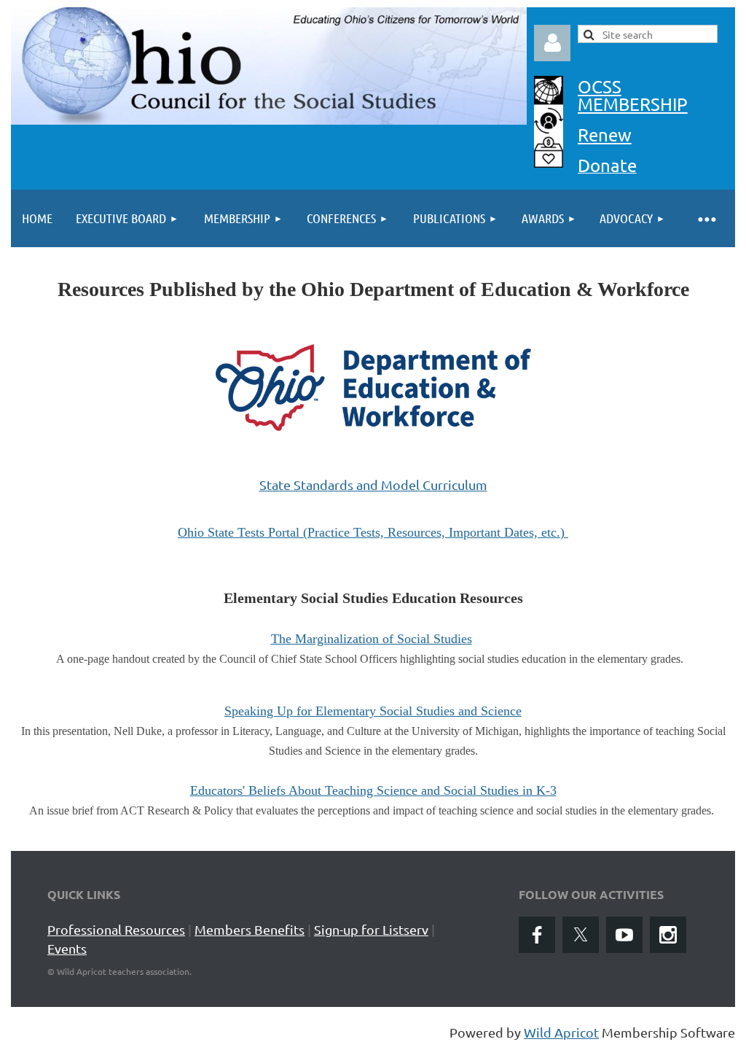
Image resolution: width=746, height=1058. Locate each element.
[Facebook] (537, 935)
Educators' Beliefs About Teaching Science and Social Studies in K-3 (373, 790)
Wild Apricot (561, 1032)
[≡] (706, 218)
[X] (580, 935)
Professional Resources (116, 929)
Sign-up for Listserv (371, 929)
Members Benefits (250, 929)
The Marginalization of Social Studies (371, 638)
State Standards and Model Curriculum (373, 484)
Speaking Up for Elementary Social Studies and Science (373, 711)
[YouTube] (624, 935)
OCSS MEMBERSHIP (633, 95)
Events (67, 948)
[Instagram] (668, 935)
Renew (605, 134)
